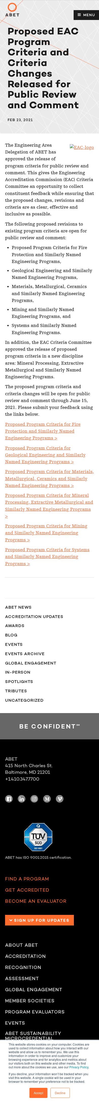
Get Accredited (27, 890)
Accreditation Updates (34, 616)
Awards (15, 625)
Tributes (16, 690)
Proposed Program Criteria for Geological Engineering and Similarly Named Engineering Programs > (45, 455)
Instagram (34, 799)
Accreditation (25, 956)
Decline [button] (60, 1093)
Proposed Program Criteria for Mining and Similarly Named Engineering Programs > (46, 533)
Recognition (23, 967)
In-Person (17, 672)
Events (14, 644)
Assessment (22, 978)
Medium (47, 799)
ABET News (18, 607)
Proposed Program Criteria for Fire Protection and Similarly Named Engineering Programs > (42, 431)
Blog (11, 634)
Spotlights (19, 681)
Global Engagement (30, 663)
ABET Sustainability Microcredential (33, 1036)
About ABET (21, 945)
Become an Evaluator (36, 901)
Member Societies (30, 1001)
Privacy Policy (78, 1067)
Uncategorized (24, 700)
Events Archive (25, 653)
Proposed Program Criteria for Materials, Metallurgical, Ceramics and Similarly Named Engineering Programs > (49, 478)
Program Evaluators (35, 1012)
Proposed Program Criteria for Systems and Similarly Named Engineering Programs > (47, 556)
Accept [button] (38, 1093)
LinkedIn (21, 799)
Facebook (9, 799)
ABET (12, 10)
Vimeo (59, 799)
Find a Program (27, 879)
